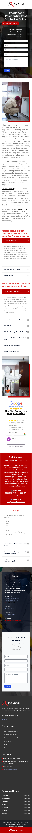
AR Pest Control (8, 189)
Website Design (16, 824)
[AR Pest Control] (16, 4)
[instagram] (6, 720)
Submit (7, 70)
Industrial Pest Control (10, 734)
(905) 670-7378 (10, 493)
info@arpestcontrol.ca (16, 502)
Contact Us (7, 748)
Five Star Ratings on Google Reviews (16, 412)
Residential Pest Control (11, 738)
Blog (5, 744)
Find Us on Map (10, 602)
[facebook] (2, 720)
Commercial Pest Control (11, 731)
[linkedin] (4, 720)
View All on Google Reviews (16, 446)
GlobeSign (20, 826)
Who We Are (7, 741)
